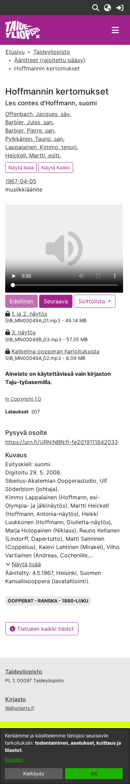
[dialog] (65, 756)
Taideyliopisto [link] (51, 51)
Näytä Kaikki (55, 167)
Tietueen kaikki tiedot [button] (44, 628)
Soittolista (92, 301)
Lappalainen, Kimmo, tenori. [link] (41, 147)
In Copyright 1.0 (23, 399)
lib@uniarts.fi (19, 708)
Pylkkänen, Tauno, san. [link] (34, 138)
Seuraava (56, 301)
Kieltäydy (33, 773)
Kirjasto (15, 699)
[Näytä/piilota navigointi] (115, 30)
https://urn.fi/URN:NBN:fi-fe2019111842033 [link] (61, 442)
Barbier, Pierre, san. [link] (30, 130)
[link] (120, 7)
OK (93, 773)
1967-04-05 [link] (20, 181)
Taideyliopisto (23, 671)
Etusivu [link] (15, 51)
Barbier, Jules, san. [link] (29, 122)
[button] (95, 7)
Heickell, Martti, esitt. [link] (33, 155)
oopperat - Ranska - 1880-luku (48, 601)
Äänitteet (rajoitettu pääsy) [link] (49, 60)
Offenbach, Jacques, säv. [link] (38, 113)
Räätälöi (14, 760)
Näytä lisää (21, 167)
